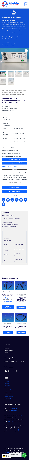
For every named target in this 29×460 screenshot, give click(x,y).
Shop (6, 90)
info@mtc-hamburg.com (14, 421)
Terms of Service (9, 396)
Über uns (7, 383)
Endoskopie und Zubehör (15, 90)
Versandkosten (8, 301)
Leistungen (7, 385)
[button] (26, 50)
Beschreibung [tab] (5, 212)
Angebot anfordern (9, 390)
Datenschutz (8, 398)
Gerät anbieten (8, 392)
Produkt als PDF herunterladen (9, 166)
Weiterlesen (21, 307)
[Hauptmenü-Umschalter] (26, 4)
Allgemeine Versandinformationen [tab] (11, 218)
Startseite (7, 381)
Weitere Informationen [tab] (8, 215)
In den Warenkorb (8, 307)
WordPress (7, 452)
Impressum (7, 394)
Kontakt (7, 387)
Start (3, 90)
